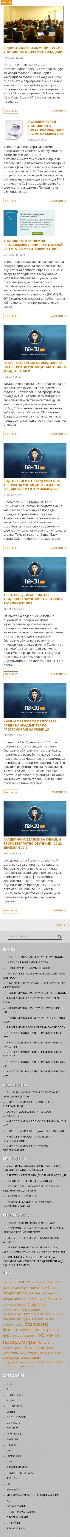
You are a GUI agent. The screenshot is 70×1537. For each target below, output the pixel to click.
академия (36, 1309)
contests (13, 1422)
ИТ (44, 1299)
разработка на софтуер (34, 1347)
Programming (15, 1293)
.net (10, 1383)
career (11, 1411)
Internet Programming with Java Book (35, 957)
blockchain (15, 1395)
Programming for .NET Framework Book (36, 1027)
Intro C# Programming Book (27, 962)
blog (10, 1400)
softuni (34, 1293)
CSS (28, 1282)
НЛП (9, 1500)
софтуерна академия (23, 1357)
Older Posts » (61, 925)
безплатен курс (16, 1318)
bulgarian (14, 1406)
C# (21, 1281)
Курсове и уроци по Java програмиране (36, 1131)
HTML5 (11, 1445)
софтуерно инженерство (47, 1362)
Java (6, 1287)
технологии (26, 1366)
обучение (48, 1335)
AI (8, 1389)
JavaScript (19, 1288)
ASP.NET (13, 1282)
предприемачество (21, 1511)
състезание (10, 1366)
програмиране (22, 1341)
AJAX (5, 1282)
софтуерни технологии (16, 1362)
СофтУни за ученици (15, 1309)
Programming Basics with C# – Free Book (36, 992)
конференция (50, 1330)
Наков (54, 1298)
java (9, 1450)
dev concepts (16, 1434)
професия (48, 1343)
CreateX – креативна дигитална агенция (36, 1175)
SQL (57, 1293)
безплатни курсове (43, 1318)
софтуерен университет (41, 1352)
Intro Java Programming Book (29, 968)
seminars (13, 1489)
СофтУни (37, 1304)
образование (25, 1335)
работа (8, 1348)
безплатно (37, 1324)
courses (12, 1428)
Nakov (34, 1288)
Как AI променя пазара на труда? (31, 1222)
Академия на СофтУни (22, 1298)
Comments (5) (58, 315)
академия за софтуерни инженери (27, 1314)
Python (12, 1478)
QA (8, 1484)
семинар (10, 1352)
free (50, 1282)
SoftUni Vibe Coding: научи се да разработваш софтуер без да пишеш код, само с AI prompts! (33, 1261)
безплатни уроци (13, 1324)
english (12, 1439)
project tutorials (20, 1472)
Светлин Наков (14, 1305)
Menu (6, 2)
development (39, 1282)
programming (17, 1467)
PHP (54, 1288)
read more (11, 110)
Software (47, 1293)
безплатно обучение (21, 1329)
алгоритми (58, 1314)
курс (7, 1335)
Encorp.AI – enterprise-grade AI (29, 1181)
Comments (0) (58, 110)
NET (45, 1287)
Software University (21, 1196)
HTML (58, 1282)
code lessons (16, 1417)
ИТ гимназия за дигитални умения (33, 1495)
